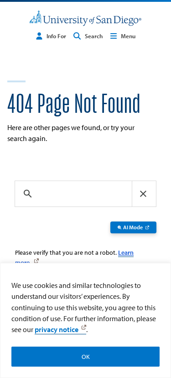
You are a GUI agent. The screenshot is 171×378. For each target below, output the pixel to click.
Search (94, 36)
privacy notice (56, 329)
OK (86, 357)
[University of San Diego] (85, 18)
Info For (56, 36)
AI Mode (133, 227)
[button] (143, 193)
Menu (128, 36)
